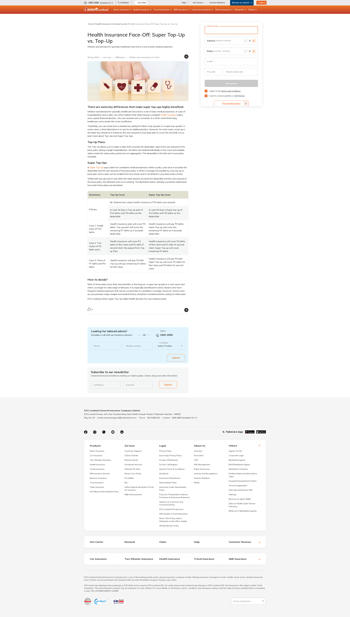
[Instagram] (94, 432)
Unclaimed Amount (133, 464)
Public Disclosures (202, 469)
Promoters (199, 455)
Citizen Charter (131, 455)
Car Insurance (96, 455)
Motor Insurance (121, 9)
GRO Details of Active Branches (173, 514)
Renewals (239, 9)
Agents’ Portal (235, 451)
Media (196, 482)
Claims (251, 9)
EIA (126, 482)
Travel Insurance (161, 9)
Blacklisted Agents (237, 460)
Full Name (99, 385)
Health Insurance (141, 9)
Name (97, 345)
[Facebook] (85, 432)
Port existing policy (231, 103)
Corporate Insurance (201, 9)
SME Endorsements (133, 494)
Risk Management (202, 464)
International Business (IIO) (241, 490)
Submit (176, 357)
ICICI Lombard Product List (171, 509)
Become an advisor (241, 3)
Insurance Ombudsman (169, 478)
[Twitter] (103, 432)
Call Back (124, 3)
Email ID (130, 385)
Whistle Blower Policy (169, 525)
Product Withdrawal (168, 460)
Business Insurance (98, 478)
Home (91, 24)
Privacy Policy (165, 451)
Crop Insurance (96, 482)
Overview (198, 451)
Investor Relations (217, 3)
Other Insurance (222, 9)
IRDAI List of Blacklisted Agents (243, 511)
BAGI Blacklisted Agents (239, 464)
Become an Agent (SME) (240, 499)
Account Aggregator (238, 485)
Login (261, 2)
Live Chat (142, 3)
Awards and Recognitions (205, 473)
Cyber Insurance (97, 487)
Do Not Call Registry (168, 464)
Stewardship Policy (168, 482)
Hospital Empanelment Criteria (242, 481)
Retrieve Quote (131, 460)
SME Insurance (180, 9)
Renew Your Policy (133, 473)
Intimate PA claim (132, 469)
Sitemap (232, 494)
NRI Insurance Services (100, 473)
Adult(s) (219, 40)
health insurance (169, 114)
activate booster (120, 24)
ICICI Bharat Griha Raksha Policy (104, 491)
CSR (196, 460)
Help (184, 3)
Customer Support (133, 451)
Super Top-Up (96, 167)
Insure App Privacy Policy (170, 455)
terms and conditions (231, 91)
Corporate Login (236, 455)
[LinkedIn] (121, 432)
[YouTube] (112, 432)
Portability (129, 478)
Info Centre (197, 3)
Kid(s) (218, 51)
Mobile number (133, 345)
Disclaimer (164, 473)
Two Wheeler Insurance (100, 460)
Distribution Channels (238, 469)
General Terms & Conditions (172, 469)
